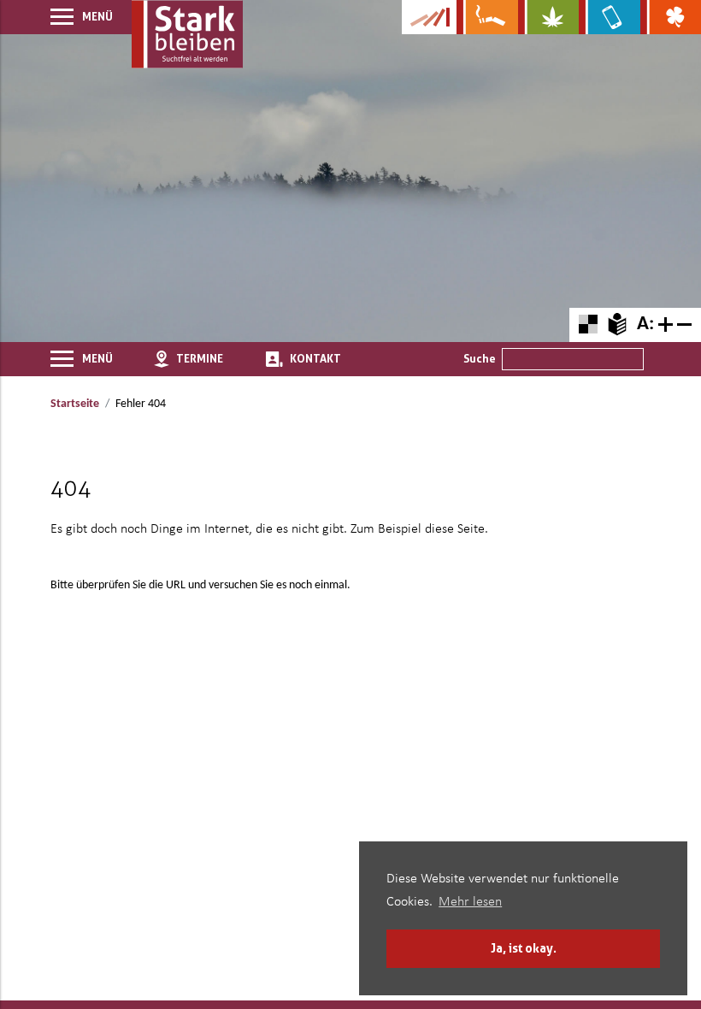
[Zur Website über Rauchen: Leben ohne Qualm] (487, 17)
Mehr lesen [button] (470, 902)
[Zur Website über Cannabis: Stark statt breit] (548, 17)
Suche (479, 358)
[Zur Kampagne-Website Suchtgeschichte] (429, 17)
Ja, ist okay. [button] (524, 948)
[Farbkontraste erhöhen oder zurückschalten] (587, 324)
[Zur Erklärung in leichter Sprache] (616, 324)
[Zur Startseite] (187, 34)
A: (645, 324)
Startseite (74, 404)
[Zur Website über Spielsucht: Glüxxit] (670, 17)
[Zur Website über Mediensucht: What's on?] (609, 17)
